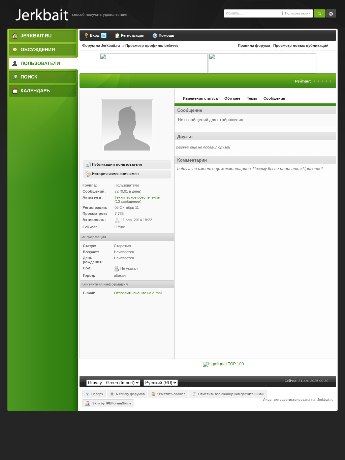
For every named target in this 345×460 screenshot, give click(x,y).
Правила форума (254, 45)
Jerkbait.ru (35, 35)
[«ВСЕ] (262, 63)
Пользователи (39, 63)
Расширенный (331, 13)
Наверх (96, 394)
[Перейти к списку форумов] (67, 14)
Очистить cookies (170, 394)
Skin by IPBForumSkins (110, 403)
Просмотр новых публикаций (300, 45)
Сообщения (274, 98)
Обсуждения (37, 49)
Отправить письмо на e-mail (138, 293)
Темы (252, 98)
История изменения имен (115, 174)
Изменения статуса (200, 98)
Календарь (34, 90)
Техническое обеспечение (137, 197)
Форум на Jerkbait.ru (101, 45)
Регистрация (132, 35)
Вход (94, 35)
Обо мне (232, 98)
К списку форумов (130, 394)
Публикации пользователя (116, 164)
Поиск (28, 76)
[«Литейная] (154, 63)
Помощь (166, 35)
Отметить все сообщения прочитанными (230, 394)
